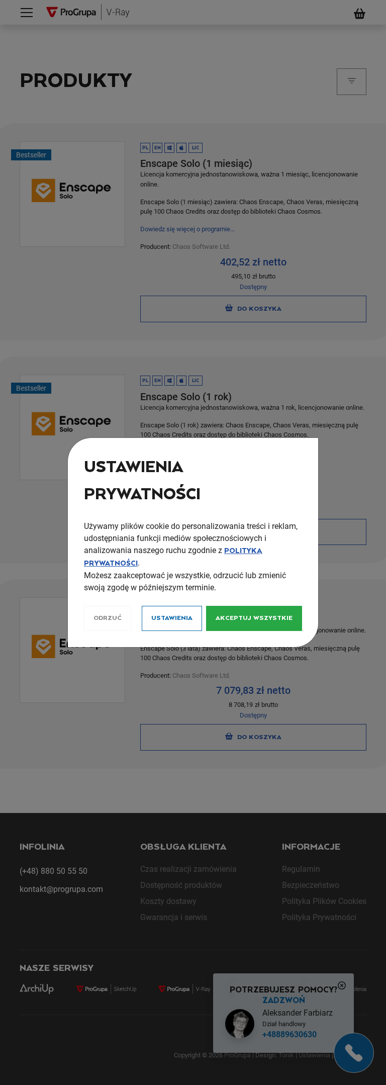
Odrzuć (107, 618)
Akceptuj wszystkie (254, 618)
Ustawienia (171, 618)
